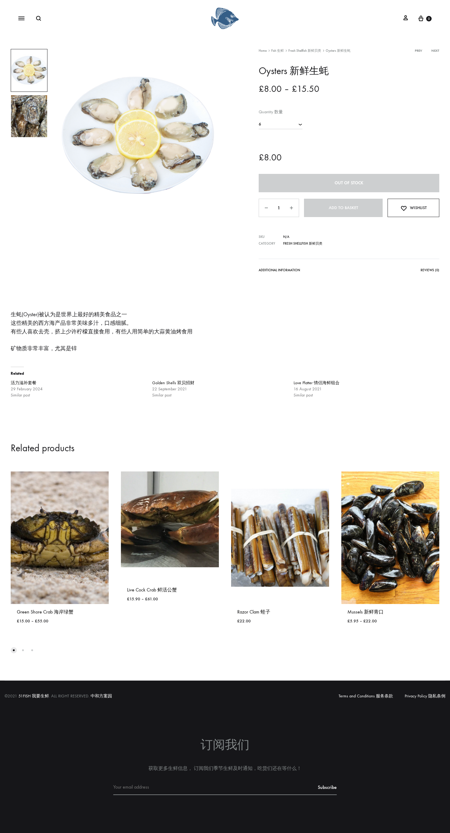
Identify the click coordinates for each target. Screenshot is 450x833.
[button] (14, 650)
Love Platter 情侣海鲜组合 (316, 382)
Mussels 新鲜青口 (365, 612)
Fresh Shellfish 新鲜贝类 (304, 51)
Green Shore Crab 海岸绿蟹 (45, 612)
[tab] (279, 271)
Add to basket (343, 207)
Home (263, 51)
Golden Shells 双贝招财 (173, 382)
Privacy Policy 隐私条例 (425, 696)
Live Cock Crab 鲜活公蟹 (152, 590)
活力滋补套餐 (23, 382)
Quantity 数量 (271, 111)
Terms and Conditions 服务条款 (366, 696)
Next (435, 51)
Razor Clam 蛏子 (253, 612)
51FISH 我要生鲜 (33, 696)
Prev (418, 51)
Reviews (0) (430, 270)
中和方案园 (101, 696)
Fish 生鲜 (277, 51)
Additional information (279, 270)
